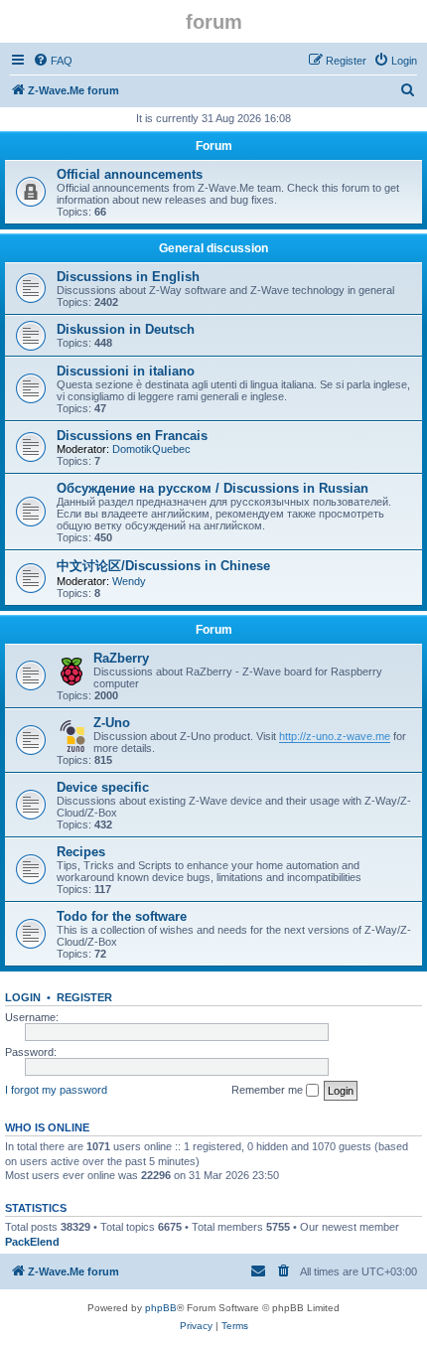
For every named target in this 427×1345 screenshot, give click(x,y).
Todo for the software (122, 916)
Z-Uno (111, 722)
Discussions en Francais (132, 435)
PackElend (32, 1242)
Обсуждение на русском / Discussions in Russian (212, 488)
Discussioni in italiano (126, 371)
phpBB (161, 1307)
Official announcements (130, 174)
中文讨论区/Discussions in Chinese (163, 565)
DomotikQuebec (151, 449)
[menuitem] (52, 61)
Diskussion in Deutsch (126, 329)
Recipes (81, 851)
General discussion (213, 248)
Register (84, 997)
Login (23, 997)
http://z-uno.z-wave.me (334, 736)
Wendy (129, 581)
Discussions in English (128, 276)
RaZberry (121, 658)
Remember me (268, 1090)
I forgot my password (56, 1090)
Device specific (103, 787)
